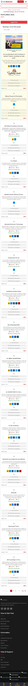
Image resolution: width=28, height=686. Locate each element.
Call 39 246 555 (20, 12)
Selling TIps (3, 618)
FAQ (2, 659)
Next (23, 591)
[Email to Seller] (11, 66)
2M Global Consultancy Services (13, 126)
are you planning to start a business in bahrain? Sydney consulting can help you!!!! (14, 56)
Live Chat (3, 657)
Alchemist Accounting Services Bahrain (13, 459)
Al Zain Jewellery (14, 425)
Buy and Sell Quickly (5, 621)
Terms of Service (4, 645)
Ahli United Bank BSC (14, 325)
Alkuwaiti (13, 493)
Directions (12, 134)
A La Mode (14, 161)
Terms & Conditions (5, 664)
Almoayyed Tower (13, 526)
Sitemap (2, 643)
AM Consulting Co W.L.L (14, 560)
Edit (25, 88)
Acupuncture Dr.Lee (13, 258)
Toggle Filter (14, 22)
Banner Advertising (5, 626)
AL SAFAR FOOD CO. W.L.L (13, 392)
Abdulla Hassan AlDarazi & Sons (13, 194)
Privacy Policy (4, 648)
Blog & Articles (4, 640)
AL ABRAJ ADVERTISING (14, 358)
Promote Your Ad (4, 628)
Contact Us (3, 667)
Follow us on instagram (15, 85)
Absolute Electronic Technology (13, 224)
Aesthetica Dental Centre (13, 291)
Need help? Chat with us (14, 83)
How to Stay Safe (5, 662)
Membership (3, 623)
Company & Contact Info (6, 638)
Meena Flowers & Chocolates (13, 96)
